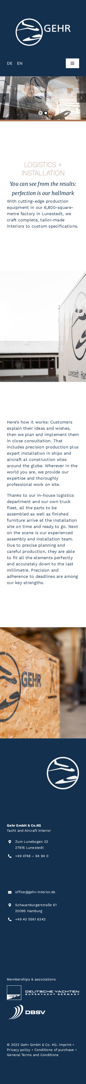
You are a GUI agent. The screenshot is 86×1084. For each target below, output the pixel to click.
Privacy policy (19, 1050)
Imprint (65, 1045)
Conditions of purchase (54, 1050)
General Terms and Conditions (33, 1055)
